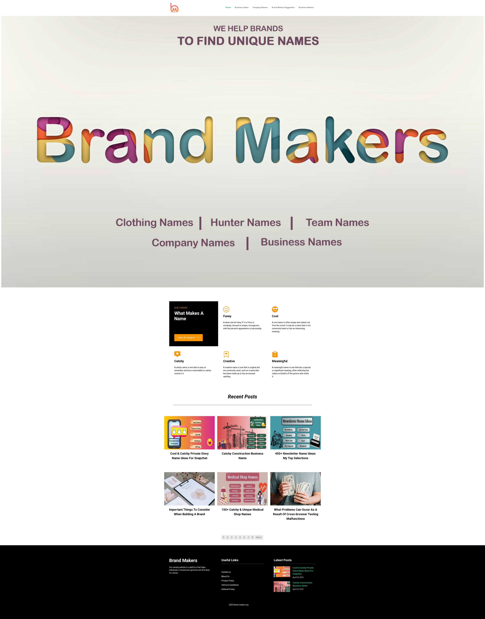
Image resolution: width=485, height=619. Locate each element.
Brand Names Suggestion (283, 7)
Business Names (306, 7)
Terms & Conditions (230, 585)
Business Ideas (242, 7)
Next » (259, 537)
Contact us (226, 572)
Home (228, 7)
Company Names (260, 7)
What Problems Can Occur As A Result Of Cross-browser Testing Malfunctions (295, 514)
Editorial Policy (228, 589)
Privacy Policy (227, 580)
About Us (225, 576)
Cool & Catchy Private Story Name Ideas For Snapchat (303, 571)
